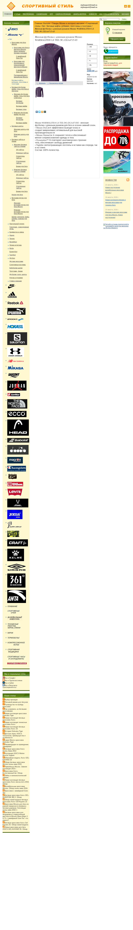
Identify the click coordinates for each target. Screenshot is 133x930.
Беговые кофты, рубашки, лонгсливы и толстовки (69, 26)
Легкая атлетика (15, 245)
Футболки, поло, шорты (18, 274)
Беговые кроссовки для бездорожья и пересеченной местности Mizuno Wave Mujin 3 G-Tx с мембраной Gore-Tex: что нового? (15, 816)
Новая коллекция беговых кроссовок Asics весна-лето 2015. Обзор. (16, 782)
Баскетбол (13, 252)
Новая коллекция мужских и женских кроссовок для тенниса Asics (115, 202)
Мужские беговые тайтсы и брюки (20, 170)
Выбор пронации (11, 700)
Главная (8, 14)
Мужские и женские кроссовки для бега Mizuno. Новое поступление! (116, 214)
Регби (11, 248)
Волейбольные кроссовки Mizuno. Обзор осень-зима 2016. (15, 787)
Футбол (12, 258)
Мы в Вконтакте (11, 685)
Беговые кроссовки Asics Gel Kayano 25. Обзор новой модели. (16, 824)
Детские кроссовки (16, 261)
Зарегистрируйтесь (112, 64)
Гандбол (12, 255)
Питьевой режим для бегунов (16, 702)
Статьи (17, 14)
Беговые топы (21, 109)
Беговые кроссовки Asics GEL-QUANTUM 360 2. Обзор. (16, 796)
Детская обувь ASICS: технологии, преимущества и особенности (14, 736)
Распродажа (28, 14)
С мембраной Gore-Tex (21, 57)
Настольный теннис (16, 224)
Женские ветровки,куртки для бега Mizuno (21, 205)
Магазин (125, 14)
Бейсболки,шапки (15, 268)
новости (111, 180)
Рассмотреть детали (56, 83)
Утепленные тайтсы (20, 162)
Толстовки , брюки (16, 271)
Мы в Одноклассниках (13, 680)
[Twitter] (39, 111)
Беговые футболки (19, 102)
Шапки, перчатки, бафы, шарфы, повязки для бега (20, 218)
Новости (93, 14)
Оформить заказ (117, 39)
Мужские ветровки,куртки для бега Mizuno (21, 212)
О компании (41, 14)
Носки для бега (17, 195)
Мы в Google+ (10, 678)
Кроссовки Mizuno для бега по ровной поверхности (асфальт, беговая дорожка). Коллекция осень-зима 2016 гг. (16, 807)
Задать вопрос (79, 14)
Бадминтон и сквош (16, 232)
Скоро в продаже (63, 14)
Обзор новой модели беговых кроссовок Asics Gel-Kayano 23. (15, 801)
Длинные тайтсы (22, 153)
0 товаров (117, 33)
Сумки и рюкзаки (15, 281)
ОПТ (51, 14)
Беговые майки (21, 106)
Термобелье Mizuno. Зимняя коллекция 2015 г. (15, 768)
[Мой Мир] (45, 111)
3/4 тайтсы (20, 150)
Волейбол (13, 242)
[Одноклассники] (42, 111)
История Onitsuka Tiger (14, 731)
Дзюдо (11, 235)
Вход (105, 61)
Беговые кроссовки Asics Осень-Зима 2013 (14, 750)
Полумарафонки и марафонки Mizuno (21, 76)
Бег (43, 26)
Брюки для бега (22, 166)
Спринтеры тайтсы (20, 157)
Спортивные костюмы (17, 265)
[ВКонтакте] (36, 111)
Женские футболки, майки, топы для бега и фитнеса (22, 96)
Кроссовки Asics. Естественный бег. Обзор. (13, 772)
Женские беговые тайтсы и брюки (20, 145)
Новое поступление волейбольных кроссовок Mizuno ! (114, 190)
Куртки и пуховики (16, 278)
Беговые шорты (17, 126)
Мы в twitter (9, 683)
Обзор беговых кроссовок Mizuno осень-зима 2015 (14, 763)
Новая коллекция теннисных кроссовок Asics (15, 723)
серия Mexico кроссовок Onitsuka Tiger (13, 741)
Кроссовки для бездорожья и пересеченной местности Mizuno (20, 64)
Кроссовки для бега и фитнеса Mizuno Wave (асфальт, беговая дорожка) (21, 50)
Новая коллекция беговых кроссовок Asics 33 (14, 728)
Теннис (12, 239)
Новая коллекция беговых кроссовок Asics (14, 719)
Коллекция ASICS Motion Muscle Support (13, 754)
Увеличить (42, 83)
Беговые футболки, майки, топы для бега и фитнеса (20, 89)
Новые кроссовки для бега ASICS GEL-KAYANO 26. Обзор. (15, 828)
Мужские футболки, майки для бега (21, 113)
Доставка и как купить (109, 14)
